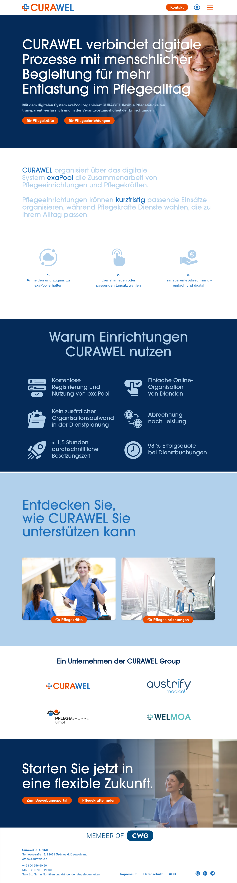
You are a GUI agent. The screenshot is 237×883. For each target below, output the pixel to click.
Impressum (128, 874)
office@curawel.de (34, 858)
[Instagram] (198, 873)
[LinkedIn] (205, 873)
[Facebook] (212, 873)
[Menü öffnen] (210, 7)
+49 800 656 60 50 (34, 865)
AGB (172, 874)
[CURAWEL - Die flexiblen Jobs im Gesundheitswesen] (48, 7)
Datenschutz (153, 874)
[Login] (197, 7)
